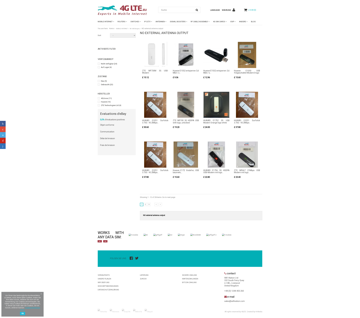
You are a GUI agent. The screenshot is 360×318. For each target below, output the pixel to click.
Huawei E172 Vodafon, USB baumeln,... (186, 171)
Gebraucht (107, 84)
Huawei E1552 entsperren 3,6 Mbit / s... (186, 72)
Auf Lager (106, 67)
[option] (133, 235)
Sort (99, 35)
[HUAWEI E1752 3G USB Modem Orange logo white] (216, 105)
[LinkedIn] (3, 146)
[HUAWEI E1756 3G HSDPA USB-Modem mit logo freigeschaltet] (216, 155)
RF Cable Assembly (199, 22)
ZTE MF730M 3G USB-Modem (155, 72)
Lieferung (144, 275)
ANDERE (242, 22)
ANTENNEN (160, 22)
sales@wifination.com (234, 301)
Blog (253, 22)
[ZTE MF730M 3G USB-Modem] (155, 55)
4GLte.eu (106, 98)
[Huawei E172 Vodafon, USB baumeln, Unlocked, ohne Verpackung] (186, 155)
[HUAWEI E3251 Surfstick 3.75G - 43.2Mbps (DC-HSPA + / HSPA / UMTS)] (155, 105)
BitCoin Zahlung (189, 282)
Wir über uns (103, 282)
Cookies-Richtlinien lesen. (30, 309)
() (252, 10)
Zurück (143, 279)
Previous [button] (100, 241)
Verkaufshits (104, 275)
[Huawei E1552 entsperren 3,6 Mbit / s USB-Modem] (186, 55)
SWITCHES (134, 22)
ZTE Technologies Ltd (111, 105)
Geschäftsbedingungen (108, 286)
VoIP (232, 22)
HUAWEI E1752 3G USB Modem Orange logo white (216, 121)
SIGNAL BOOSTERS (178, 22)
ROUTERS (121, 22)
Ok (23, 313)
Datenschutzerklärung (108, 290)
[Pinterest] (3, 140)
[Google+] (3, 129)
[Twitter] (3, 135)
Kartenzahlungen (190, 279)
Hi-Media (259, 312)
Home (111, 29)
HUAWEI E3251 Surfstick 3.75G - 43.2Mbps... (155, 121)
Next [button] (105, 241)
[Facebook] (3, 123)
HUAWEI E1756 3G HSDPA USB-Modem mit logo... (216, 171)
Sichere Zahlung (189, 275)
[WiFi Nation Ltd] (124, 10)
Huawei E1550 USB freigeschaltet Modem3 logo (247, 72)
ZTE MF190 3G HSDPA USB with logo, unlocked (186, 121)
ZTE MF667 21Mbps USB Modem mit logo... (247, 171)
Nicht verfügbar (109, 64)
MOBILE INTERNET (105, 22)
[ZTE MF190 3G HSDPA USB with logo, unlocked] (186, 105)
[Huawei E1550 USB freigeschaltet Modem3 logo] (247, 55)
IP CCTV (147, 22)
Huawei (106, 102)
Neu (104, 81)
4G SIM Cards (219, 22)
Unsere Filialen (104, 279)
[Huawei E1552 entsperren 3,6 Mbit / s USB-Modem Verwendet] (216, 55)
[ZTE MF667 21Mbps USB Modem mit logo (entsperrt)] (247, 155)
